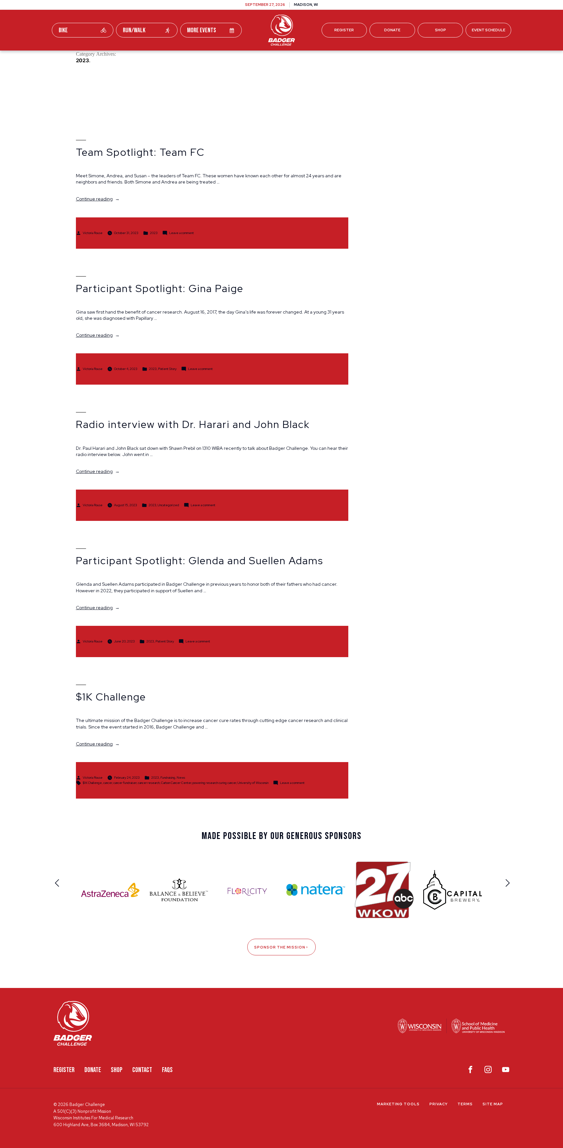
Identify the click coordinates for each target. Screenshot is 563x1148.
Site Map (493, 1104)
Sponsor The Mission (279, 947)
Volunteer (298, 58)
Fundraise (190, 58)
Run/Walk (134, 30)
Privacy (438, 1104)
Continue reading (98, 199)
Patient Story (167, 369)
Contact (142, 1070)
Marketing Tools (398, 1104)
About (373, 58)
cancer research (149, 783)
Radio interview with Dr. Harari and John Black (193, 424)
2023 (154, 232)
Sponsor (338, 58)
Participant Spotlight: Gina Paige (159, 288)
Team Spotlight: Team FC (140, 152)
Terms (465, 1104)
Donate (392, 30)
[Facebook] (470, 1071)
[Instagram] (488, 1071)
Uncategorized (168, 505)
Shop (440, 30)
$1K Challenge (111, 697)
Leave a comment (181, 232)
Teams (227, 58)
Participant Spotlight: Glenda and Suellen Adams (199, 560)
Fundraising (167, 777)
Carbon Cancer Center (176, 783)
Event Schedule (488, 30)
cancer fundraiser (125, 783)
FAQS (167, 1070)
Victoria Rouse (93, 232)
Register (344, 30)
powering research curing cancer (214, 783)
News (181, 777)
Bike (63, 30)
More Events (201, 30)
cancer (107, 783)
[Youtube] (505, 1071)
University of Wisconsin (253, 783)
